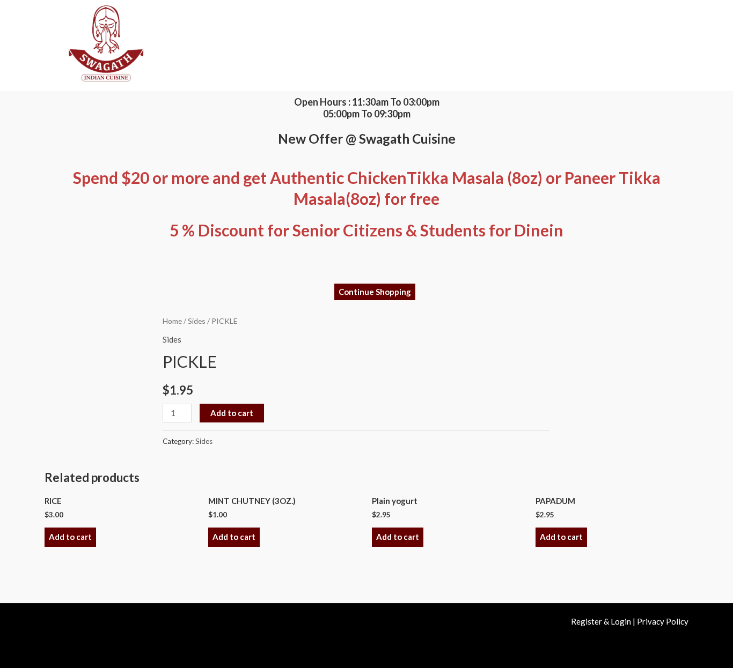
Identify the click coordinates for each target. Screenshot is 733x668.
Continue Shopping (375, 291)
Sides (197, 320)
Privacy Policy (662, 621)
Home (172, 320)
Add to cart (231, 413)
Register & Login (601, 621)
